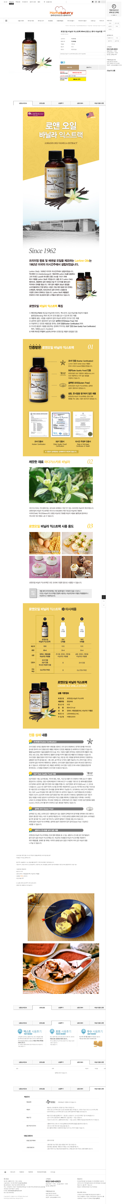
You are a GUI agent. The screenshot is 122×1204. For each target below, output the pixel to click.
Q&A (39, 2)
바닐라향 (90, 25)
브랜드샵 (93, 21)
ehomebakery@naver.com (15, 1190)
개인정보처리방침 (41, 1172)
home (67, 25)
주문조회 (18, 2)
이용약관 (30, 1172)
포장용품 (50, 21)
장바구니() (33, 2)
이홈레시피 (110, 38)
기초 (117, 38)
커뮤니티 (101, 21)
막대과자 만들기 (82, 21)
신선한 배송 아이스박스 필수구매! (54, 2)
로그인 (5, 2)
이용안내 (21, 1172)
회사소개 (12, 1172)
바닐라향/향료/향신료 (81, 25)
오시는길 (53, 1172)
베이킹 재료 (31, 21)
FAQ (117, 26)
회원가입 (11, 2)
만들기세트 (21, 21)
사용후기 (110, 26)
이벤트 (110, 29)
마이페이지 (25, 2)
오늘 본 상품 (111, 70)
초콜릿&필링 (60, 21)
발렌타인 (110, 41)
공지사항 (117, 23)
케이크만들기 (70, 21)
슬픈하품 (117, 41)
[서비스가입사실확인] (94, 1198)
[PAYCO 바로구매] (77, 72)
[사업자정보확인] (22, 1183)
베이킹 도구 (41, 21)
